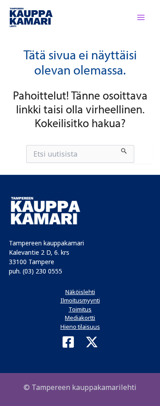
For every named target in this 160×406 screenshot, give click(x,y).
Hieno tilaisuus (80, 327)
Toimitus (80, 309)
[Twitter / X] (91, 342)
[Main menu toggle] (141, 17)
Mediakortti (80, 318)
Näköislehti (80, 292)
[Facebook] (68, 342)
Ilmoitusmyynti (80, 300)
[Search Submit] (124, 149)
